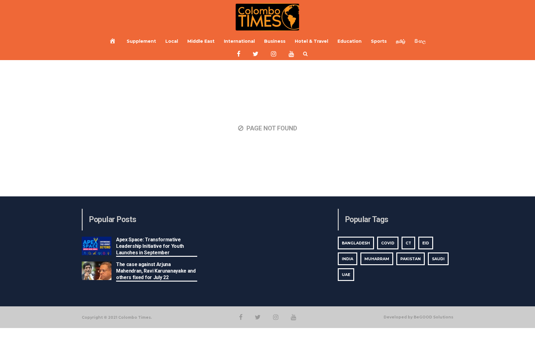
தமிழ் (400, 41)
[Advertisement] (267, 247)
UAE (346, 274)
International (239, 41)
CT (408, 243)
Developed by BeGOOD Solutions (418, 317)
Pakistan (410, 258)
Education (349, 41)
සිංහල (420, 41)
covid (387, 243)
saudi (438, 258)
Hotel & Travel (311, 41)
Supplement (141, 41)
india (347, 258)
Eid (425, 243)
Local (171, 41)
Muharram (376, 258)
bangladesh (356, 243)
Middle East (201, 41)
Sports (379, 41)
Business (274, 41)
